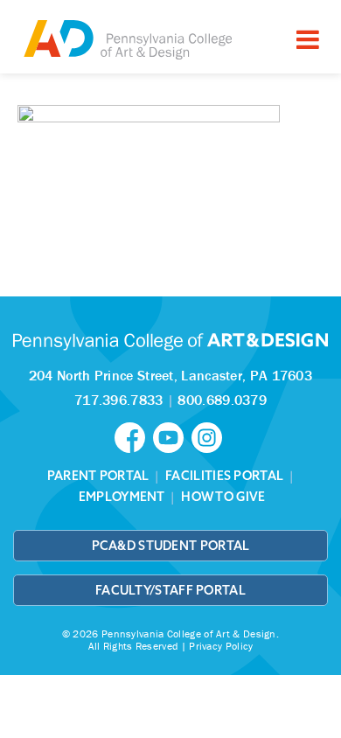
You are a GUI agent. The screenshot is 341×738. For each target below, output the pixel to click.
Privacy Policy (221, 645)
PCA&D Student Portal (171, 546)
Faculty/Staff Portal (170, 590)
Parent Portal (98, 476)
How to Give (223, 497)
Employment (122, 497)
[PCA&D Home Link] (127, 38)
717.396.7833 (119, 399)
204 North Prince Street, (170, 375)
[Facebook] (134, 436)
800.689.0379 (222, 399)
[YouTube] (172, 436)
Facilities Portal (224, 476)
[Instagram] (208, 436)
